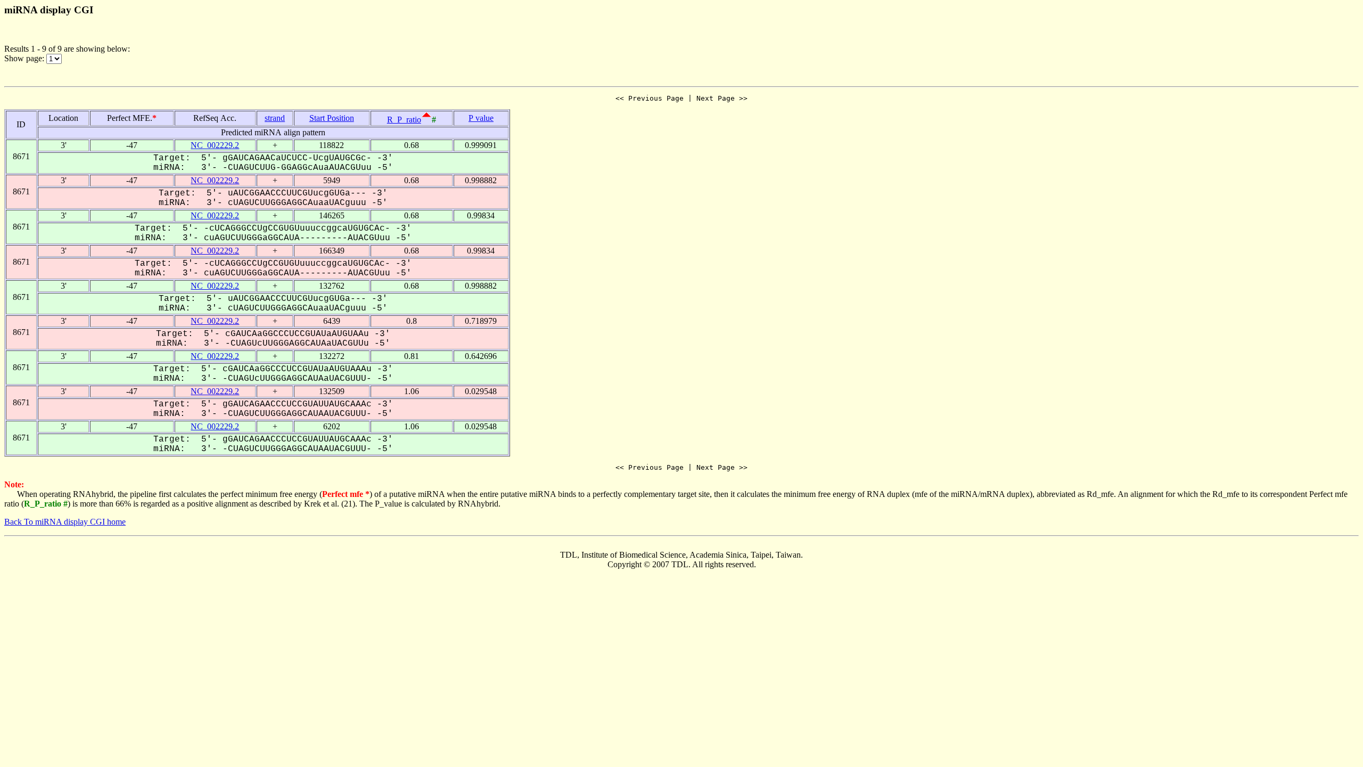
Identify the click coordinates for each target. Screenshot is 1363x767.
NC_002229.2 (215, 145)
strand (275, 118)
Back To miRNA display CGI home (65, 521)
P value (481, 118)
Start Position (331, 118)
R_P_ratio (404, 119)
